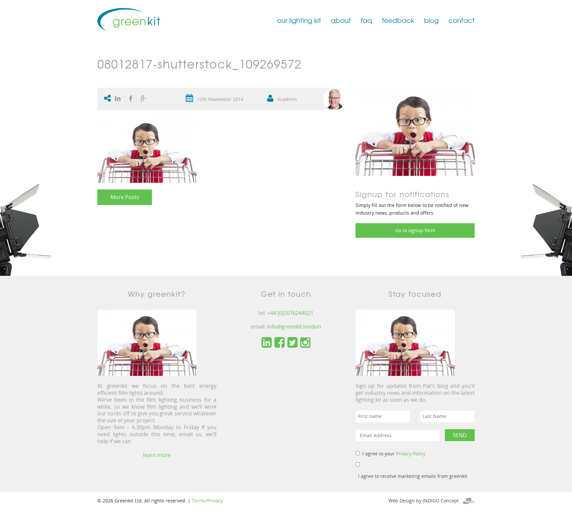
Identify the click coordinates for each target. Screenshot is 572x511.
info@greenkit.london (294, 326)
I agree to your (393, 453)
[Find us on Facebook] (279, 343)
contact (462, 20)
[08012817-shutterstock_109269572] (415, 131)
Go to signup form (415, 230)
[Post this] (119, 99)
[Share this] (130, 99)
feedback (398, 20)
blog (431, 20)
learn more (157, 455)
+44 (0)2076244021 (290, 313)
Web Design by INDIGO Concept (425, 500)
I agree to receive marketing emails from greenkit (412, 476)
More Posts (125, 197)
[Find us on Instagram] (305, 343)
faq (366, 20)
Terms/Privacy (207, 500)
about (341, 20)
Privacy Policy (410, 453)
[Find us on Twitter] (292, 343)
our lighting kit (299, 20)
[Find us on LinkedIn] (267, 343)
